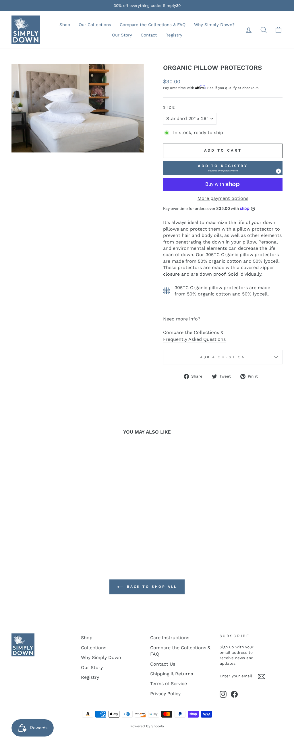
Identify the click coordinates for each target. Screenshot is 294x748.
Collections (93, 647)
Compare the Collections (191, 332)
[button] (223, 168)
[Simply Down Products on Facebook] (234, 694)
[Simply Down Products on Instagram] (223, 694)
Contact (149, 35)
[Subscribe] (261, 676)
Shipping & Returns (171, 674)
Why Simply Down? (214, 24)
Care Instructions (169, 637)
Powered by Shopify (147, 726)
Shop (64, 24)
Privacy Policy (165, 693)
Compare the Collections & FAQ (152, 24)
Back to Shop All (151, 587)
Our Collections (95, 24)
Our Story (122, 35)
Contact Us (162, 664)
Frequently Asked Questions (194, 339)
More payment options (223, 198)
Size (169, 107)
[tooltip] (278, 171)
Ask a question (222, 357)
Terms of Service (168, 683)
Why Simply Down (101, 657)
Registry (173, 35)
